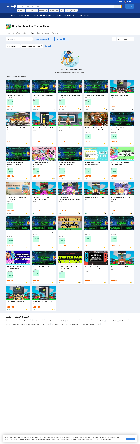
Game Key (67, 15)
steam (67, 10)
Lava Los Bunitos (60, 320)
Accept (131, 439)
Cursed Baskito (46, 324)
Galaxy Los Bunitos (85, 320)
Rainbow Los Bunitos (25, 320)
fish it (61, 10)
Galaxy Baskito (84, 324)
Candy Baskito (55, 324)
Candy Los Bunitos (49, 320)
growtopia (74, 10)
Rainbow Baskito (35, 324)
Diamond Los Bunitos (12, 320)
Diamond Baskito (25, 324)
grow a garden (43, 10)
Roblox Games (24, 15)
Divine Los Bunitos (124, 320)
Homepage (9, 20)
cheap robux (21, 10)
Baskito (8, 324)
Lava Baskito (64, 324)
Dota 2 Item (57, 15)
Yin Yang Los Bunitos (72, 320)
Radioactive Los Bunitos (98, 320)
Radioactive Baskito (95, 324)
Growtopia (34, 15)
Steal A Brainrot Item (20, 20)
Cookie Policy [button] (68, 439)
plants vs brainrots (32, 10)
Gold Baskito (15, 324)
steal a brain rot (53, 10)
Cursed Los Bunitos (37, 320)
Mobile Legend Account (81, 15)
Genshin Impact (45, 15)
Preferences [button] (107, 439)
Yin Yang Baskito (74, 324)
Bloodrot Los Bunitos (111, 320)
